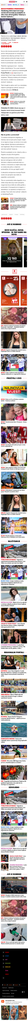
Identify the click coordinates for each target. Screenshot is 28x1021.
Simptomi (11, 214)
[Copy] (11, 46)
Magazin (7, 963)
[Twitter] (4, 46)
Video (7, 974)
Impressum (4, 987)
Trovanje (16, 214)
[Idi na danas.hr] (13, 1)
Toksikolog (22, 214)
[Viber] (8, 46)
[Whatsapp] (6, 46)
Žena (6, 971)
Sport (7, 956)
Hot (6, 960)
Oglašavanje (11, 987)
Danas (7, 952)
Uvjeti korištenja (5, 990)
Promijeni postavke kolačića (8, 996)
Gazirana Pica (4, 214)
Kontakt (12, 993)
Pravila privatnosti (6, 993)
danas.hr (15, 42)
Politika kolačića (13, 990)
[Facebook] (2, 46)
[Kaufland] (14, 271)
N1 (12, 73)
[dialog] (14, 1010)
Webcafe (7, 967)
